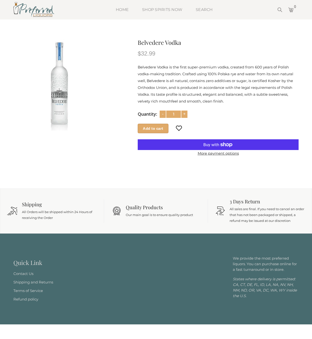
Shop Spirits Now (162, 9)
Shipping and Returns (33, 282)
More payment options (218, 153)
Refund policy (25, 299)
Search (204, 9)
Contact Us (23, 273)
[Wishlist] (179, 128)
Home (122, 9)
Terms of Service (28, 290)
